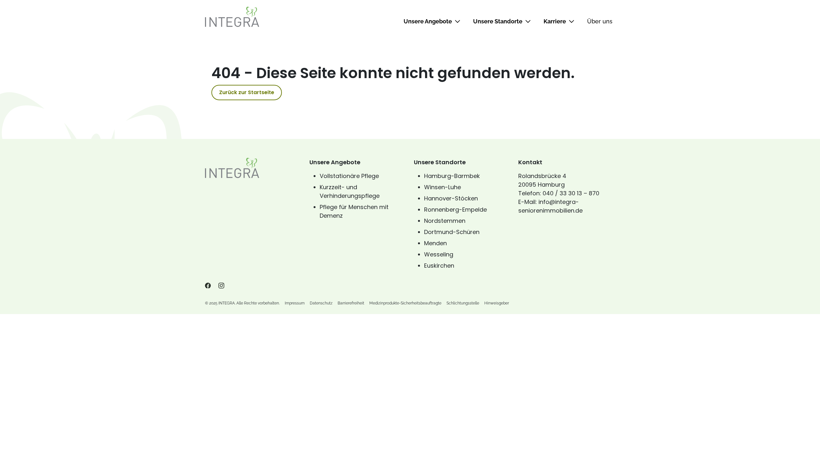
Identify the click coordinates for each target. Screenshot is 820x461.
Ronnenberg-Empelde (455, 210)
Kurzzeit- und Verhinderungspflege (350, 191)
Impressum (295, 303)
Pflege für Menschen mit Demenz (354, 211)
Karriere (555, 21)
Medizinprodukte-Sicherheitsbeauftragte (405, 303)
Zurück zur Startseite (246, 92)
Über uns (599, 21)
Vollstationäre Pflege (349, 176)
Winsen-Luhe (442, 187)
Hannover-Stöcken (451, 198)
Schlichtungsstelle (463, 303)
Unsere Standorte (497, 21)
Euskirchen (439, 266)
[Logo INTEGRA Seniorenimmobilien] (232, 16)
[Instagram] (221, 286)
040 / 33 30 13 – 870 (571, 193)
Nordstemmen (444, 221)
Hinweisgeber (496, 303)
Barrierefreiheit (351, 303)
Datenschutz (321, 303)
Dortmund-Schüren (452, 232)
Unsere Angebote (428, 21)
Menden (435, 243)
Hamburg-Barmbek (452, 176)
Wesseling (438, 254)
